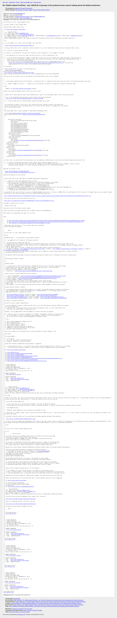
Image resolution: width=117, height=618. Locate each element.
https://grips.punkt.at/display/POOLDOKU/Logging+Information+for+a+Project (27, 360)
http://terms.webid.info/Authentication (17, 296)
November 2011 (37, 2)
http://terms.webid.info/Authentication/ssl (51, 296)
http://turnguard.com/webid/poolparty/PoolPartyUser (30, 140)
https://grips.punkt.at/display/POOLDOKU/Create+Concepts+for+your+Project (37, 278)
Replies (47, 9)
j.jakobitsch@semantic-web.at (22, 16)
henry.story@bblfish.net (19, 13)
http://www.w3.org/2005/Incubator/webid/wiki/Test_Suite (19, 72)
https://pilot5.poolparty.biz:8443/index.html (17, 171)
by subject (34, 610)
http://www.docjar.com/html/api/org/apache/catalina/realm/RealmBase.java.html (29, 222)
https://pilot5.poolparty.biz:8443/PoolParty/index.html (19, 172)
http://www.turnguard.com (17, 378)
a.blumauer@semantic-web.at (53, 35)
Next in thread (41, 9)
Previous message (27, 9)
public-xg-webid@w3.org (26, 2)
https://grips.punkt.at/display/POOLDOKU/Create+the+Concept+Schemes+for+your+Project (43, 275)
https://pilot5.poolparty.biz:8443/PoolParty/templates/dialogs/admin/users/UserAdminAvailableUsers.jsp (36, 62)
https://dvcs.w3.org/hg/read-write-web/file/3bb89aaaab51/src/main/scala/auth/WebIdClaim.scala (29, 200)
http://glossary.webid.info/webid (15, 295)
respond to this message (18, 608)
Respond (23, 8)
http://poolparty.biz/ (13, 352)
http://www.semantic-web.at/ (13, 374)
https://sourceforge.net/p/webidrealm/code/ (33, 114)
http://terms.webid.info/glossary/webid (47, 294)
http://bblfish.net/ (11, 513)
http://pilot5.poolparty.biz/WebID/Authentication (21, 486)
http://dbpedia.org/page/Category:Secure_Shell (32, 248)
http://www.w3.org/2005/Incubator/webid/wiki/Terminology (20, 498)
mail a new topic (28, 608)
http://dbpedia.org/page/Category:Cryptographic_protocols (68, 248)
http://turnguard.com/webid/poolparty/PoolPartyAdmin (28, 150)
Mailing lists (12, 2)
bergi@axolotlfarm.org (39, 16)
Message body (16, 8)
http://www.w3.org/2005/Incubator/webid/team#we (19, 353)
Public (17, 2)
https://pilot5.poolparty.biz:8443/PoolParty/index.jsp (19, 45)
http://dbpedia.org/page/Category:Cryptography (16, 250)
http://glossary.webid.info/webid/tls (47, 295)
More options (29, 8)
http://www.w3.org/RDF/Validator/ (16, 354)
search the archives (25, 611)
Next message (18, 9)
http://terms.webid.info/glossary (15, 294)
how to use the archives (14, 611)
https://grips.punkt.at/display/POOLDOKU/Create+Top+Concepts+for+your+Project (39, 277)
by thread (29, 610)
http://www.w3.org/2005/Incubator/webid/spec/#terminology (22, 355)
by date (24, 610)
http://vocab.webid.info (43, 450)
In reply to (35, 9)
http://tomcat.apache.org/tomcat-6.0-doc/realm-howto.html (22, 359)
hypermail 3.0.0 (21, 614)
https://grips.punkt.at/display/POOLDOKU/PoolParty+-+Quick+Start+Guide (24, 98)
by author (40, 610)
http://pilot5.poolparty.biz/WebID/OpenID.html (19, 357)
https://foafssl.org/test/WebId (13, 70)
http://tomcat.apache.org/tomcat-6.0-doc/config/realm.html (24, 113)
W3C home (5, 2)
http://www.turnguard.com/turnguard (16, 29)
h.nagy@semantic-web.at (76, 35)
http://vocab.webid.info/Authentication (17, 298)
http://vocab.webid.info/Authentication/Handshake (53, 298)
